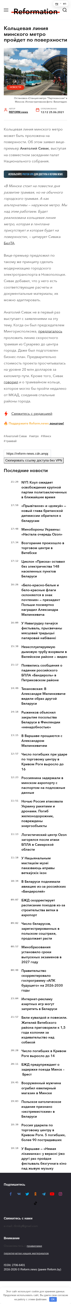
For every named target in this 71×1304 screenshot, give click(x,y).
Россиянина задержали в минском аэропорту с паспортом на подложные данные (43, 785)
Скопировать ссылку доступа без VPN (33, 460)
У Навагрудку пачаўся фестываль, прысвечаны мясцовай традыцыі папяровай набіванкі (41, 630)
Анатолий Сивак (16, 436)
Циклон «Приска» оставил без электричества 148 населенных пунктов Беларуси (43, 569)
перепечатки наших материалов (26, 1253)
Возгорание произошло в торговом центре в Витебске (42, 548)
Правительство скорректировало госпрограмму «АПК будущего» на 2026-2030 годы (42, 980)
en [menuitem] (64, 3)
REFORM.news (18, 112)
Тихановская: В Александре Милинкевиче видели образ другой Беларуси (43, 696)
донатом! (57, 423)
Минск (47, 436)
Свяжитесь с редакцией (31, 413)
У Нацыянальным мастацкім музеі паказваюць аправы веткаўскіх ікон (38, 865)
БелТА (9, 243)
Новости (15, 87)
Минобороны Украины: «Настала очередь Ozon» (41, 532)
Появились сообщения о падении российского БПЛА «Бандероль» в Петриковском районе (41, 673)
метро (35, 436)
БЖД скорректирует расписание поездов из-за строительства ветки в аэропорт (43, 907)
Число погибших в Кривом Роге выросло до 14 (43, 1053)
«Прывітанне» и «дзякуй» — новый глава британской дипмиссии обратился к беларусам (43, 513)
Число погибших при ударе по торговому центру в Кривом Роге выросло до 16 (44, 761)
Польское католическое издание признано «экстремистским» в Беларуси (41, 1109)
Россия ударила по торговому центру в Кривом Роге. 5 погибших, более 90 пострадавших (43, 1132)
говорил (11, 382)
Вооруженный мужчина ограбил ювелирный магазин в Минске (41, 1088)
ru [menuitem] (56, 3)
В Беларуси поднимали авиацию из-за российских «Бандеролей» (43, 886)
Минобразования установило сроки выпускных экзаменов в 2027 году (41, 954)
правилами (34, 1246)
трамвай (11, 441)
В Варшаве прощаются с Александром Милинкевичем (41, 741)
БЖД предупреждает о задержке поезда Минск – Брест (42, 1069)
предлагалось (50, 331)
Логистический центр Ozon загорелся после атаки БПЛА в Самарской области (44, 842)
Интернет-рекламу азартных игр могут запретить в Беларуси (39, 1004)
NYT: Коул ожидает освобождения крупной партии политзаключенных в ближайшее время (44, 490)
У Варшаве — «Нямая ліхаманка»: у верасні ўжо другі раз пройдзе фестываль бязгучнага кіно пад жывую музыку (43, 1158)
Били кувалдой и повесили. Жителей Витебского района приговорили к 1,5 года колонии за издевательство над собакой (44, 1030)
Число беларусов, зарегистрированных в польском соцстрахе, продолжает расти (40, 931)
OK (53, 1299)
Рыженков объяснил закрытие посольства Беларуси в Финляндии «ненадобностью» (40, 720)
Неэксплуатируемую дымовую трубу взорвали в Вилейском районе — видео (44, 652)
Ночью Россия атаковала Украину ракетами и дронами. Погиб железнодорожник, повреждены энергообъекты (42, 813)
